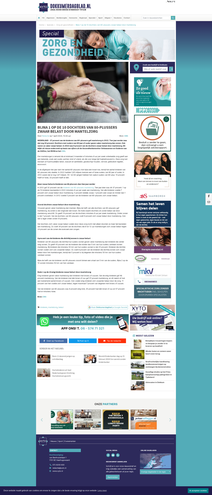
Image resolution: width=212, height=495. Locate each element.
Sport (100, 18)
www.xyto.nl (58, 471)
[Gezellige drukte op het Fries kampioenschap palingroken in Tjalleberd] (138, 375)
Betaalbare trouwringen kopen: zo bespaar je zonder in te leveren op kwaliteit (159, 343)
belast (61, 307)
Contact (127, 18)
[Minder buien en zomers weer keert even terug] (138, 354)
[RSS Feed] (118, 455)
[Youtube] (113, 455)
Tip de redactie (114, 341)
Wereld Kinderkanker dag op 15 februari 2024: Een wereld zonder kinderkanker (112, 359)
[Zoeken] (173, 18)
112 (43, 18)
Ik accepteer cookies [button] (198, 491)
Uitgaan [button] (107, 18)
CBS (126, 136)
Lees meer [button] (102, 490)
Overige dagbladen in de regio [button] (153, 472)
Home (41, 25)
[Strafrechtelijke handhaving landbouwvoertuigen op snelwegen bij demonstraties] (138, 365)
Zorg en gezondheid (64, 25)
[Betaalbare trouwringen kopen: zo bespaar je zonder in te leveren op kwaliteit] (138, 344)
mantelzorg (53, 307)
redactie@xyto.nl (59, 468)
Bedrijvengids (62, 18)
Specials (50, 25)
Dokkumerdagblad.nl (70, 6)
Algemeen (50, 18)
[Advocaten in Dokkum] (138, 385)
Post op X (84, 341)
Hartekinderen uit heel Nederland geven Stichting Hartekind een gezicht (63, 373)
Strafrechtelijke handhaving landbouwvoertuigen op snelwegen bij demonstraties (158, 364)
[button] (39, 420)
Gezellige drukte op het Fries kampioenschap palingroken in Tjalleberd (159, 374)
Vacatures (118, 18)
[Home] (38, 18)
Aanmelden (113, 477)
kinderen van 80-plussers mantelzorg (78, 187)
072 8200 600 (58, 465)
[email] (209, 202)
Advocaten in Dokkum (155, 382)
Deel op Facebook (55, 341)
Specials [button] (92, 18)
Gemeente (73, 18)
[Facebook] (108, 455)
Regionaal (83, 18)
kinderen (43, 307)
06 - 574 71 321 (92, 328)
